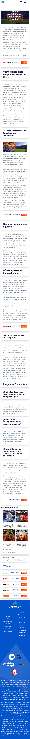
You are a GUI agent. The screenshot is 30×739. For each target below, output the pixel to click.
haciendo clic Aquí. (23, 735)
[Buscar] (21, 2)
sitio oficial (10, 372)
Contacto (8, 629)
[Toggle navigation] (24, 2)
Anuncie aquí (8, 631)
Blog (7, 618)
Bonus (9, 566)
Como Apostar (7, 621)
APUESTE (23, 62)
